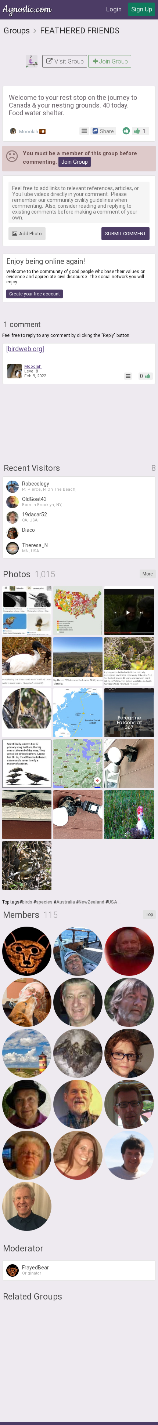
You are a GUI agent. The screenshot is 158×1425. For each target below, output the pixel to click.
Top (149, 914)
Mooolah (31, 131)
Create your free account (34, 294)
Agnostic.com (28, 9)
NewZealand (91, 902)
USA (112, 902)
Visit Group (68, 61)
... (120, 902)
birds (27, 902)
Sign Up (141, 9)
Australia (65, 902)
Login (114, 9)
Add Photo (30, 233)
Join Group (113, 61)
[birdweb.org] (25, 349)
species (44, 902)
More (148, 574)
